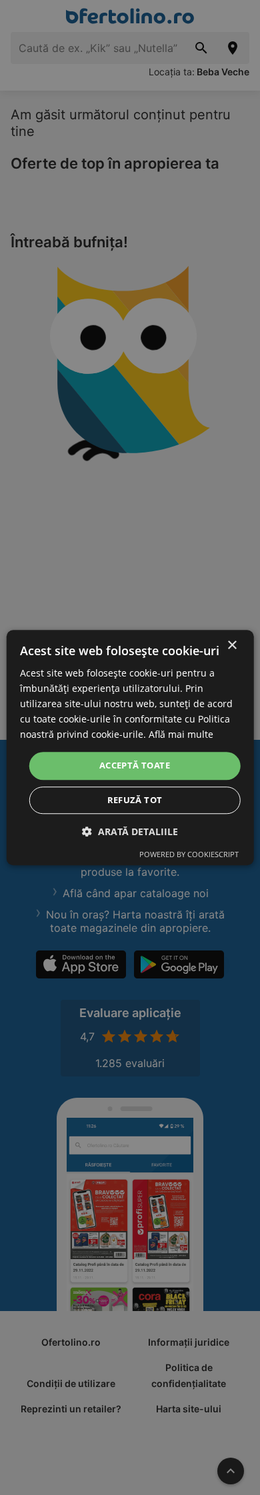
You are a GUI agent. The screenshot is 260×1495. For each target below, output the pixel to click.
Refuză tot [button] (135, 800)
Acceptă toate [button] (134, 766)
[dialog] (130, 747)
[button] (130, 831)
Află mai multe (181, 735)
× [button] (232, 646)
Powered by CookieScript (189, 854)
